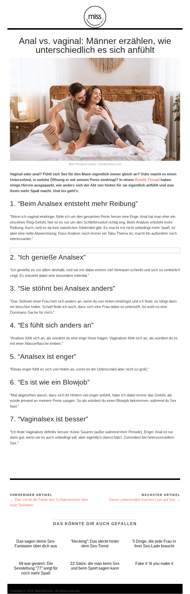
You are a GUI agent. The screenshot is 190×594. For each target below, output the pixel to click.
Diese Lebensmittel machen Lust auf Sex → (144, 499)
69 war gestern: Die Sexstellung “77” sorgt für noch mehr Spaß (36, 568)
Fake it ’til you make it (154, 563)
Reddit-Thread (147, 180)
